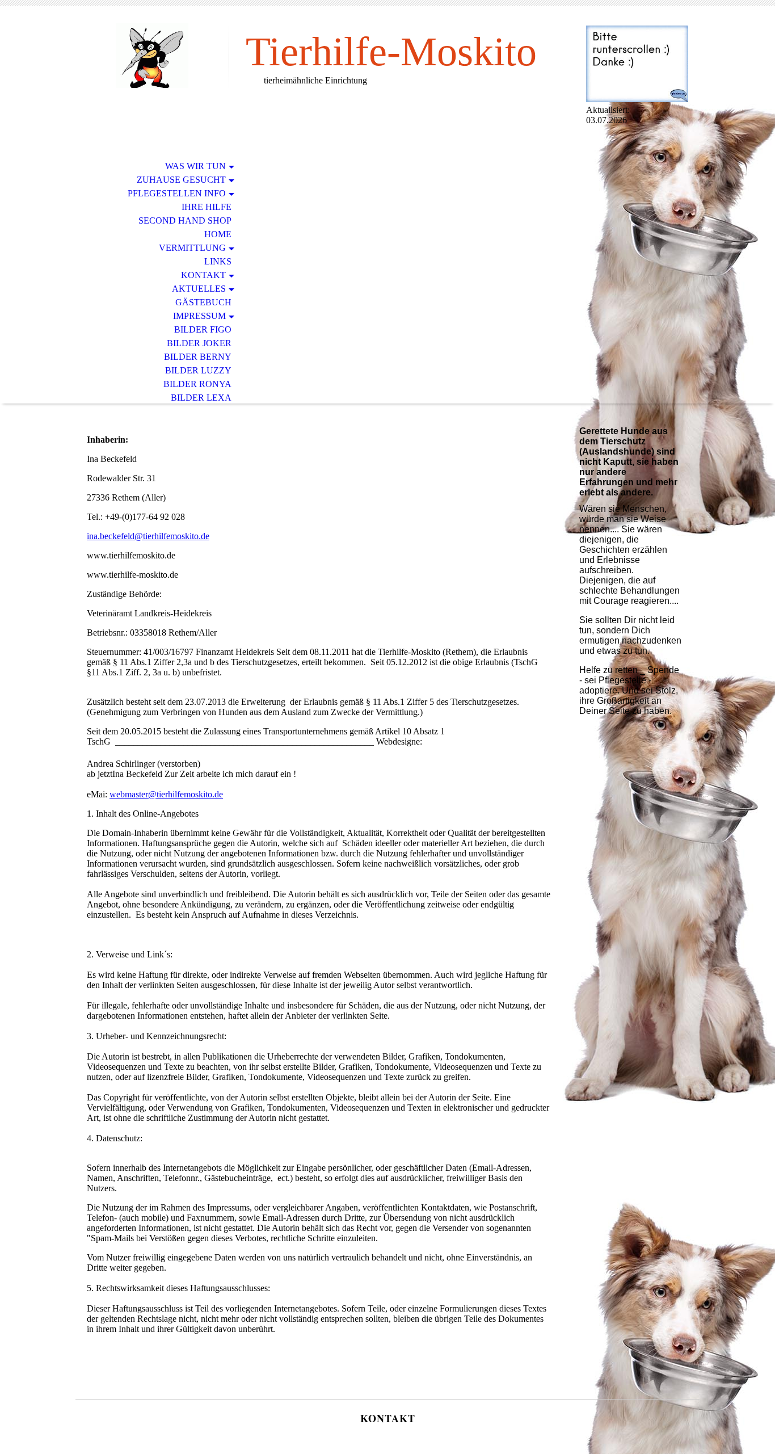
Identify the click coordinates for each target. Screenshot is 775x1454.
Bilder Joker (199, 343)
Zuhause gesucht (181, 179)
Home (217, 234)
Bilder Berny (197, 357)
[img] (152, 55)
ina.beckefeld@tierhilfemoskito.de (148, 536)
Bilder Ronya (197, 384)
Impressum (199, 316)
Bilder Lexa (201, 397)
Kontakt (203, 275)
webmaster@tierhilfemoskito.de (166, 794)
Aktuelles (199, 288)
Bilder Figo (202, 329)
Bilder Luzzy (198, 370)
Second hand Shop (184, 220)
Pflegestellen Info (177, 193)
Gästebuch (203, 302)
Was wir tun (195, 166)
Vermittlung (192, 248)
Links (217, 261)
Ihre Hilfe (206, 207)
